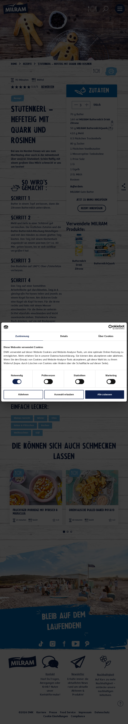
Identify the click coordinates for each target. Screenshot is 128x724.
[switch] (48, 381)
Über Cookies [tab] (105, 336)
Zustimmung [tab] (22, 336)
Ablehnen (23, 394)
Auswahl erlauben (64, 394)
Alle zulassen (104, 394)
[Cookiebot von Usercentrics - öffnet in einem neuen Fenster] (110, 327)
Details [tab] (64, 336)
